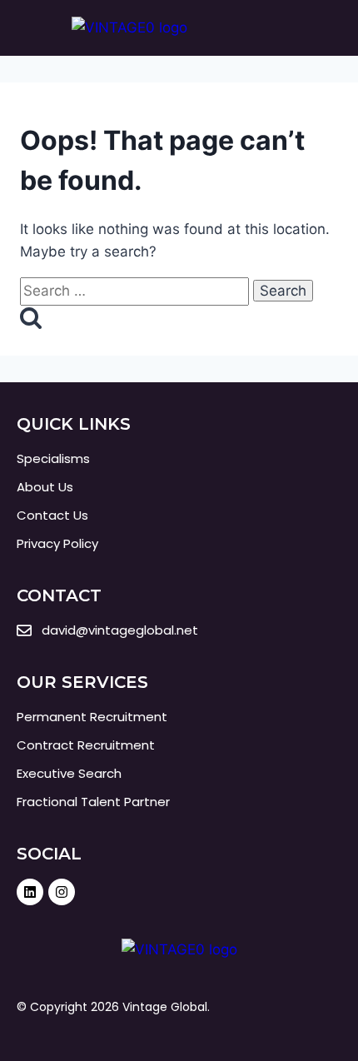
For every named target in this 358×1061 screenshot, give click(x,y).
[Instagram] (61, 892)
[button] (329, 28)
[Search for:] (136, 290)
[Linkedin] (30, 892)
